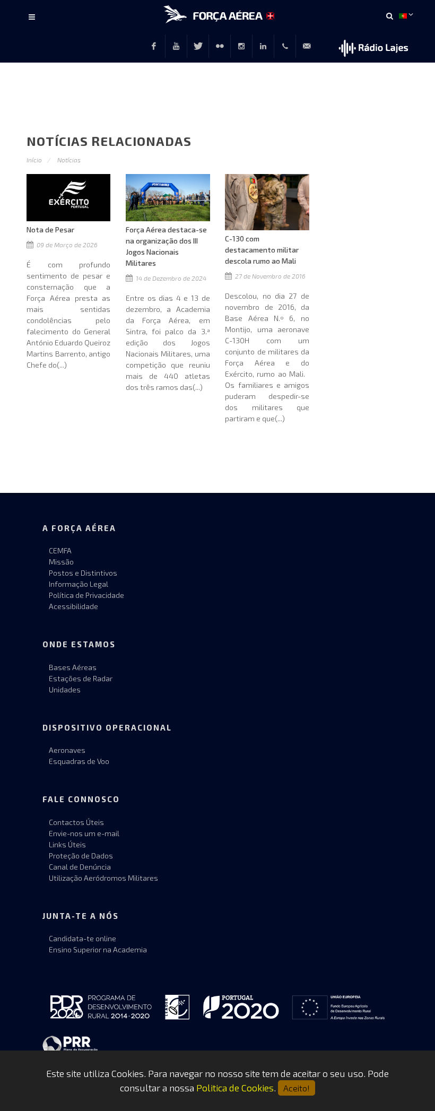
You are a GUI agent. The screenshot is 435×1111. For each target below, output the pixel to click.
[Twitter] (197, 46)
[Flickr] (219, 46)
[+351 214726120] (284, 46)
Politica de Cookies (235, 1087)
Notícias (69, 159)
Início (34, 159)
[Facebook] (153, 46)
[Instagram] (241, 46)
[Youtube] (176, 46)
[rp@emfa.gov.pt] (306, 46)
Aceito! (296, 1088)
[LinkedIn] (263, 46)
